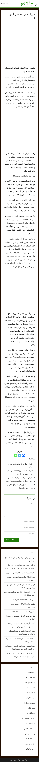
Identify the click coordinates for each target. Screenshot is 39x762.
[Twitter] (19, 455)
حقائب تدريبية (30, 744)
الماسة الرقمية (30, 698)
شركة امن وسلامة (28, 682)
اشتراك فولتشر (29, 729)
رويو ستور (31, 672)
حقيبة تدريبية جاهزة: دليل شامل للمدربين (20, 573)
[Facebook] (23, 455)
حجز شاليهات (30, 749)
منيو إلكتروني (30, 713)
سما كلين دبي (30, 723)
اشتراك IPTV (30, 739)
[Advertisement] (19, 130)
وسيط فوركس (30, 734)
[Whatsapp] (15, 455)
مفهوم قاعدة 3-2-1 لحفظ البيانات (23, 612)
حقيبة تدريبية (30, 677)
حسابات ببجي (30, 688)
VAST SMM (31, 693)
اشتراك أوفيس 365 (28, 718)
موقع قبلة (31, 708)
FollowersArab (29, 703)
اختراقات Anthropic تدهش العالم (23, 600)
